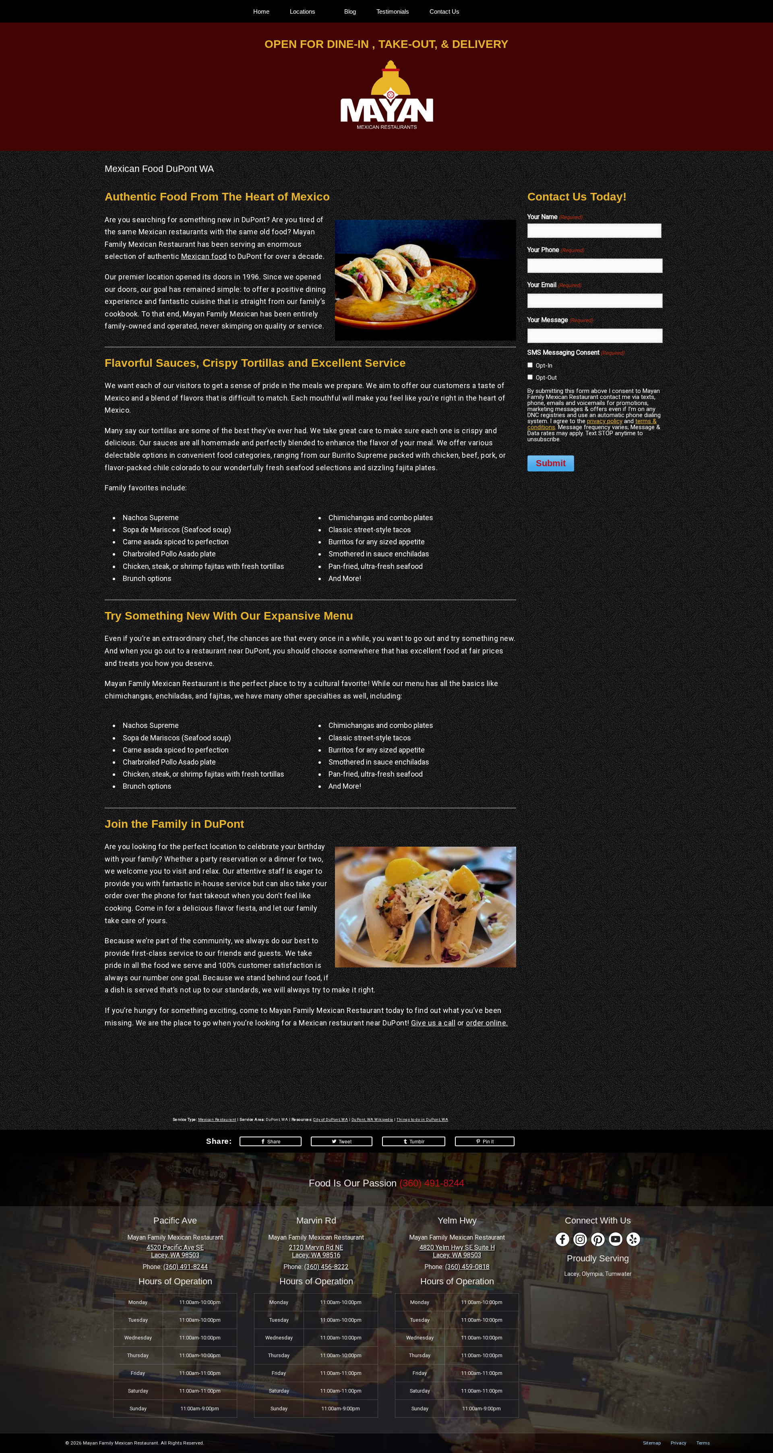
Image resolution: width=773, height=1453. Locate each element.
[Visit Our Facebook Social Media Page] (562, 1239)
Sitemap (652, 1443)
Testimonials (392, 11)
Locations (302, 11)
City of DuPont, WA (330, 1120)
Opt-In (544, 365)
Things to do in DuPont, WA (422, 1120)
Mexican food (204, 256)
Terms (703, 1443)
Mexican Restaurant (217, 1120)
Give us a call (433, 1023)
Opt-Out (546, 377)
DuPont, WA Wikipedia (372, 1120)
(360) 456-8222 (326, 1267)
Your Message (560, 320)
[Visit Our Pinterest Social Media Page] (598, 1239)
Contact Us (444, 11)
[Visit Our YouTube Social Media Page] (615, 1239)
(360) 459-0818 (467, 1267)
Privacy (678, 1443)
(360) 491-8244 (431, 1183)
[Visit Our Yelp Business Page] (633, 1239)
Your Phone (555, 250)
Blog (350, 11)
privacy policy (604, 421)
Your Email (554, 285)
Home (261, 11)
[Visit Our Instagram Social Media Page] (580, 1239)
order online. (487, 1023)
